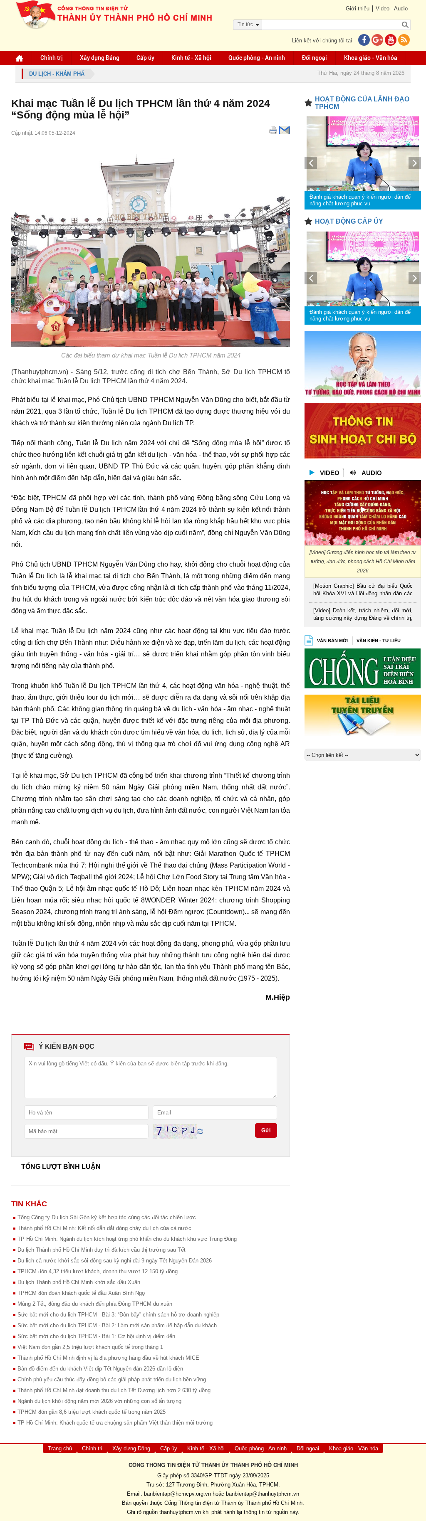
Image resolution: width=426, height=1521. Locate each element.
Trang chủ (60, 1448)
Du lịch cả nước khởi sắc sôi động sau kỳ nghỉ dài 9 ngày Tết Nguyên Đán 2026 (114, 1260)
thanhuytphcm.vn (180, 1512)
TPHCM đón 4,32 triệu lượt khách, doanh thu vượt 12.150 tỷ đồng (97, 1271)
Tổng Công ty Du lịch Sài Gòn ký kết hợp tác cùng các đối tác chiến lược (106, 1217)
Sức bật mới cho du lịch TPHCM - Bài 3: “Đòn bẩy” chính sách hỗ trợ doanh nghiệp (118, 1314)
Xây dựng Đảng (99, 57)
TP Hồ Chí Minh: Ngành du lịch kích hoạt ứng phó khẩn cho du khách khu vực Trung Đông (127, 1239)
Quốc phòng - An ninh (256, 57)
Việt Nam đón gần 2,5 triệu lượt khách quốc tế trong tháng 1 (90, 1347)
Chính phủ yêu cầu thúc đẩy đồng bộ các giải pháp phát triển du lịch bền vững (111, 1379)
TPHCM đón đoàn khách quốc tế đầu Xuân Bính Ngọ (81, 1293)
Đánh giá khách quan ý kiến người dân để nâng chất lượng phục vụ (360, 200)
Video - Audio (392, 8)
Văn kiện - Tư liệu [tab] (379, 640)
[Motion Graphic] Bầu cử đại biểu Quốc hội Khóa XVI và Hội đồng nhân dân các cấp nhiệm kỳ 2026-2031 (363, 590)
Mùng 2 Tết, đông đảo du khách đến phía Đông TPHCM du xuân (94, 1304)
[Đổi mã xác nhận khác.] (200, 1131)
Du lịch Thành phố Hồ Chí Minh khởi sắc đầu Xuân (78, 1282)
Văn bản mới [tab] (332, 640)
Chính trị (51, 57)
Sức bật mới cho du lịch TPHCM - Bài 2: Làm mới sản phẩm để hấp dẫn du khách (117, 1325)
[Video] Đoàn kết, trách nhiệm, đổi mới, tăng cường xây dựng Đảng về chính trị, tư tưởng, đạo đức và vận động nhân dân (363, 615)
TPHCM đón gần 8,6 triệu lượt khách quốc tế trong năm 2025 (91, 1412)
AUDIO (372, 472)
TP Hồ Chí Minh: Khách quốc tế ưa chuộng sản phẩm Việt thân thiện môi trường (115, 1423)
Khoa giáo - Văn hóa (370, 57)
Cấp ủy (145, 57)
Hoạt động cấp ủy (349, 221)
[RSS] (404, 40)
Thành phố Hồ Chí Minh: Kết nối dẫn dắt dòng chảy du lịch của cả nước (104, 1228)
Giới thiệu (357, 8)
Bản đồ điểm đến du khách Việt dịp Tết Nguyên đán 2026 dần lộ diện (100, 1369)
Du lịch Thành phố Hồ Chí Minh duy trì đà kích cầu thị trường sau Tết (101, 1250)
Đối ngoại (314, 57)
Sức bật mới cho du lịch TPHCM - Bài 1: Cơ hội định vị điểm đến (96, 1336)
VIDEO (329, 472)
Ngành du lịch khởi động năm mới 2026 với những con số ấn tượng (99, 1401)
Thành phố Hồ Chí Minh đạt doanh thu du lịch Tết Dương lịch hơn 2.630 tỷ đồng (114, 1390)
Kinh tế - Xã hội (191, 57)
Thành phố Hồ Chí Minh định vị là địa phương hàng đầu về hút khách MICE (108, 1358)
